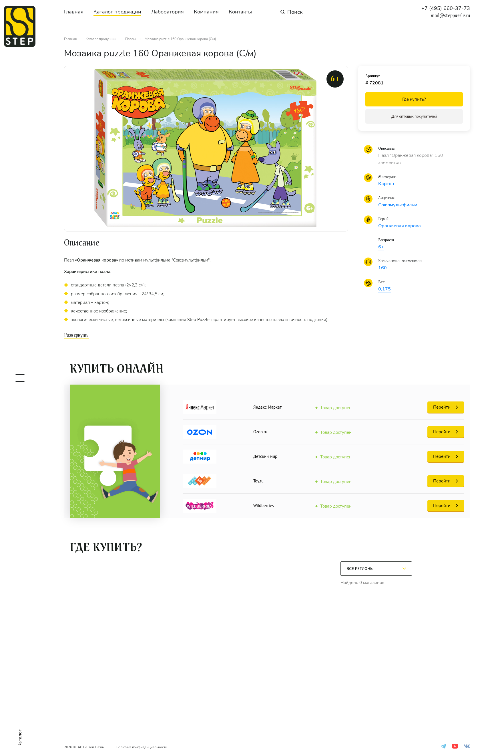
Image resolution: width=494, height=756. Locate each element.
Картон (386, 184)
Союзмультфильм (397, 205)
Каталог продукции (117, 11)
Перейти (442, 407)
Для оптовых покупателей (414, 116)
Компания (206, 11)
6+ (381, 247)
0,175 (384, 289)
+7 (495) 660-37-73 (445, 8)
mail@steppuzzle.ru (450, 15)
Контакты (240, 11)
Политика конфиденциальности (141, 747)
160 (382, 268)
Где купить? (414, 99)
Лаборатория (167, 11)
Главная (73, 11)
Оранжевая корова (399, 226)
